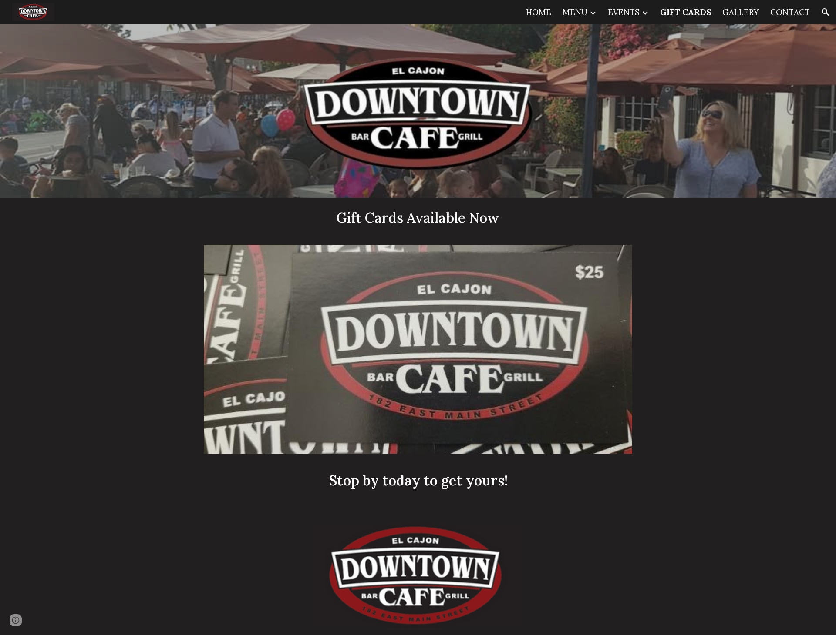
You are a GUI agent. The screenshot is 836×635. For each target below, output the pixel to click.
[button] (825, 12)
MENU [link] (575, 12)
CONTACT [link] (790, 12)
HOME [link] (538, 12)
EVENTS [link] (624, 12)
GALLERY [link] (740, 12)
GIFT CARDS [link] (685, 12)
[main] (418, 218)
